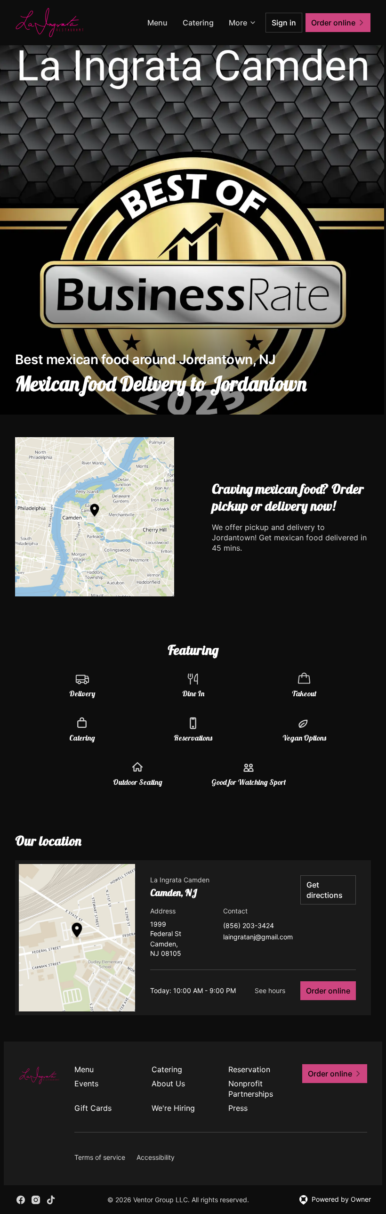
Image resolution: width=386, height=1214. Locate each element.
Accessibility (156, 1157)
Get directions (324, 890)
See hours (270, 990)
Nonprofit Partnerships (250, 1089)
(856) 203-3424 (248, 925)
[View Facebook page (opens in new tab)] (20, 1200)
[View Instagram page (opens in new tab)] (35, 1200)
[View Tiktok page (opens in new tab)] (50, 1200)
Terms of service (99, 1157)
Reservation (249, 1069)
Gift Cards (93, 1108)
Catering (198, 22)
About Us (168, 1083)
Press (238, 1108)
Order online (328, 990)
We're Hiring (173, 1108)
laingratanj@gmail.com (258, 937)
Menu (157, 22)
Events (86, 1083)
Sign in (284, 22)
